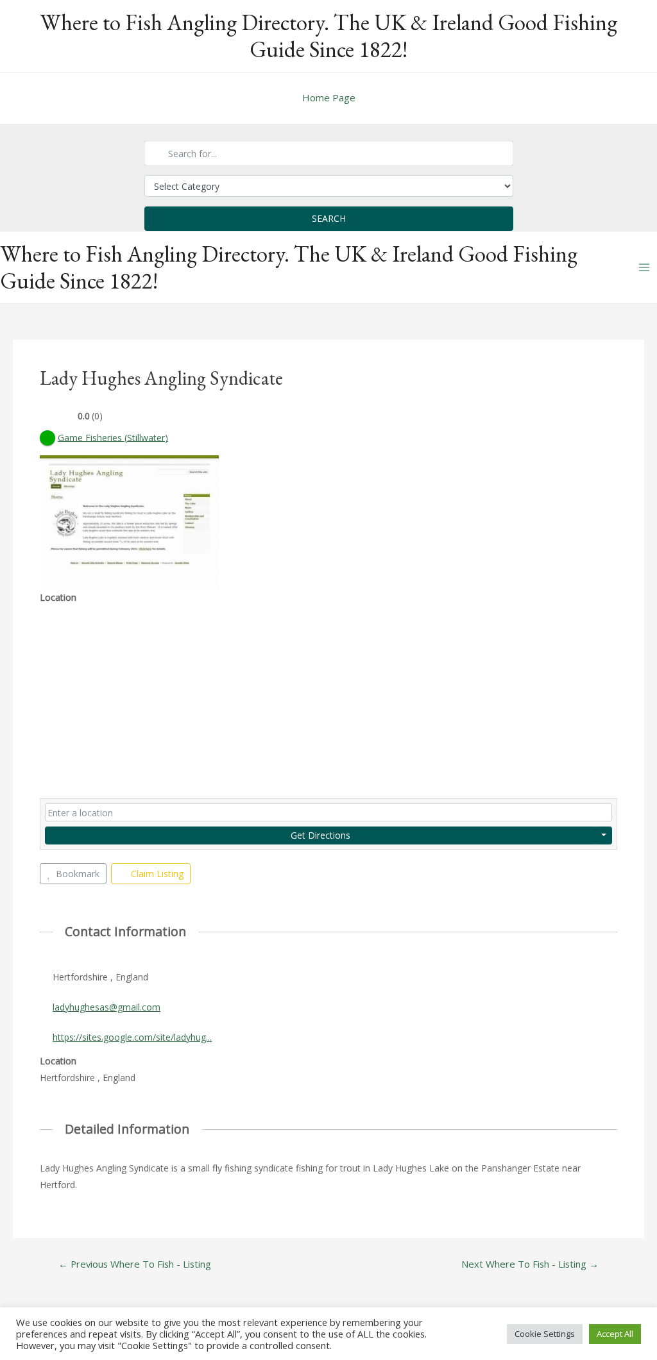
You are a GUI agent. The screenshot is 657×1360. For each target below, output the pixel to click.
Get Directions (320, 835)
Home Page (328, 97)
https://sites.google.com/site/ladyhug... (132, 1037)
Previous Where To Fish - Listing (134, 1264)
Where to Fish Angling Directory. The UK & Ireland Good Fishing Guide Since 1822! (328, 35)
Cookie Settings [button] (545, 1333)
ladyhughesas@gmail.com (106, 1007)
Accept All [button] (615, 1333)
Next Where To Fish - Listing (530, 1264)
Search (329, 218)
